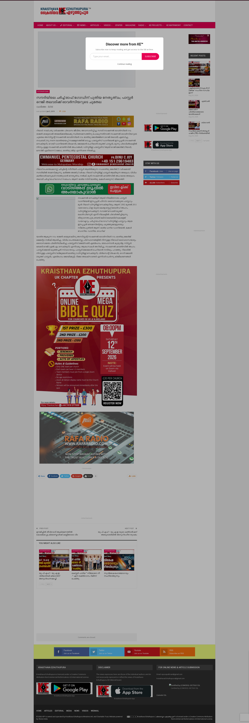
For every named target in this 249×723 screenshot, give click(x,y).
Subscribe (150, 56)
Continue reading (124, 64)
